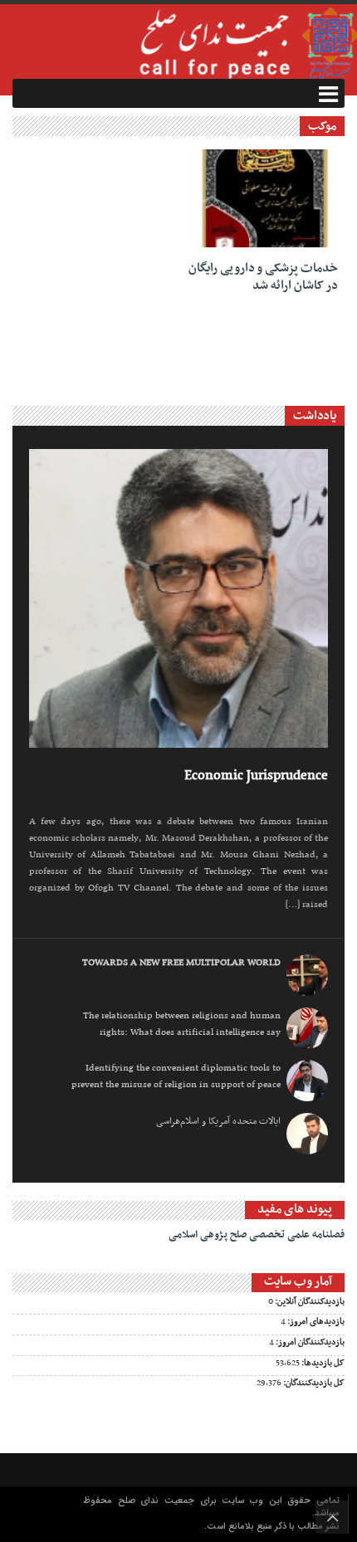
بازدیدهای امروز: (315, 1322)
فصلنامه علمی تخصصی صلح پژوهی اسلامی (257, 1235)
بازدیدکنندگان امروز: (309, 1342)
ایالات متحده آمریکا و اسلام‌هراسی (218, 1121)
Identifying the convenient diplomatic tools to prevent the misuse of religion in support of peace (176, 1076)
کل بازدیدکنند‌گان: (313, 1383)
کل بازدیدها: (322, 1363)
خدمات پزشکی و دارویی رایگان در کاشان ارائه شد (263, 277)
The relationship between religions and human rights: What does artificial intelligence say (182, 1024)
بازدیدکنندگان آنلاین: (309, 1302)
